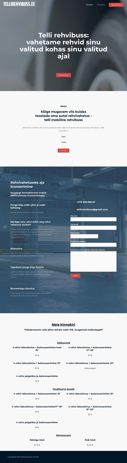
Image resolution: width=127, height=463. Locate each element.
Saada (75, 275)
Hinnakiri (101, 5)
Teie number (75, 233)
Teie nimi (74, 216)
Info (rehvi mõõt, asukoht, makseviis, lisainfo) (88, 250)
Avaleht (89, 5)
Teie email (74, 224)
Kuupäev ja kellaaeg (78, 241)
